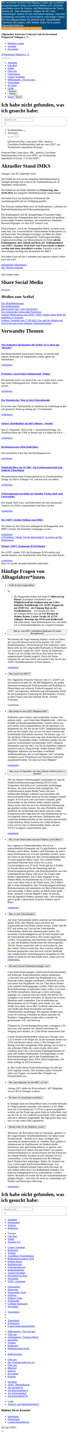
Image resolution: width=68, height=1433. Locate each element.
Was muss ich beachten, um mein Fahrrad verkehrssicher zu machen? (37, 772)
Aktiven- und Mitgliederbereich (23, 1404)
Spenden (12, 46)
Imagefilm (13, 1340)
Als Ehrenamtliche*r (18, 1390)
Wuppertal (13, 1289)
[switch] (24, 130)
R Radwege (13, 1323)
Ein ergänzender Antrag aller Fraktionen (21, 312)
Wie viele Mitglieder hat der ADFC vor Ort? (28, 1082)
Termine (12, 1225)
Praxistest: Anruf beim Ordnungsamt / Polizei (25, 373)
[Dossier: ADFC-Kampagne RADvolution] (34, 540)
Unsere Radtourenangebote (21, 1326)
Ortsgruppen (14, 74)
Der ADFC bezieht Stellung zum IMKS (22, 520)
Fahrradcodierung (16, 1267)
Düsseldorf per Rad (17, 1275)
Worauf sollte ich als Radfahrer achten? (27, 1127)
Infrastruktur (7, 264)
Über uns (12, 71)
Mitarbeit (12, 1368)
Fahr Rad (12, 65)
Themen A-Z (14, 1242)
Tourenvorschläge (16, 1273)
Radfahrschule (15, 1264)
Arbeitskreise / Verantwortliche (23, 1337)
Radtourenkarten (16, 1270)
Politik (11, 68)
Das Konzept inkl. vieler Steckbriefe (19, 309)
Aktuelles (12, 62)
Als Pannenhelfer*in (18, 1396)
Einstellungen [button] (18, 28)
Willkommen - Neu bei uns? (22, 79)
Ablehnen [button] (6, 28)
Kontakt (12, 1376)
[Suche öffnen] (5, 58)
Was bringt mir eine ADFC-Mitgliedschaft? (28, 711)
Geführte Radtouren (18, 1303)
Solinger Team (15, 1298)
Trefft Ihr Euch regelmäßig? (21, 585)
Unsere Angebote (16, 76)
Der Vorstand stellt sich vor (21, 1362)
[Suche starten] (5, 123)
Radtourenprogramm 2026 (21, 1258)
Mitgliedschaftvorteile (18, 1348)
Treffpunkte (13, 1301)
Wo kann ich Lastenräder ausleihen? (25, 1097)
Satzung (12, 1371)
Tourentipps (13, 82)
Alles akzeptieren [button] (33, 28)
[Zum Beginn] (2, 1431)
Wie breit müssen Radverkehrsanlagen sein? (29, 966)
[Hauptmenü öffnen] (9, 58)
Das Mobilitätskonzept (12, 303)
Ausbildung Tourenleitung (21, 1255)
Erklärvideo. (14, 959)
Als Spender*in (15, 1387)
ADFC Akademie (16, 1281)
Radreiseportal (15, 1354)
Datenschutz (14, 1419)
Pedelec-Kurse (15, 1261)
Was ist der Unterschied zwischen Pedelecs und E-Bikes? (35, 839)
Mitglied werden (16, 43)
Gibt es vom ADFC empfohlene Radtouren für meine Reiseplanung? (37, 632)
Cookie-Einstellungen (18, 1422)
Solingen (12, 1295)
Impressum (13, 1416)
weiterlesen (13, 667)
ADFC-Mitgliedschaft (19, 1384)
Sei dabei (12, 85)
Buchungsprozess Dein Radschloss (19, 447)
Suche (11, 96)
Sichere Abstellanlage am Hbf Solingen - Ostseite (27, 423)
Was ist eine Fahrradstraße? (22, 914)
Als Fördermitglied (17, 1393)
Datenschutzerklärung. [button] (12, 25)
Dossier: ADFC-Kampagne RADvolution (23, 546)
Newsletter (13, 49)
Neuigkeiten (14, 1222)
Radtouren (13, 1228)
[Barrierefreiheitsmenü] (2, 58)
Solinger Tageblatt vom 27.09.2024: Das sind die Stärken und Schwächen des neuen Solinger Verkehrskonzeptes (32, 322)
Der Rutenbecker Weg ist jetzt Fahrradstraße (25, 400)
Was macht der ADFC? (19, 674)
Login (11, 88)
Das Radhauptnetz (10, 306)
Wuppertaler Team (17, 1292)
